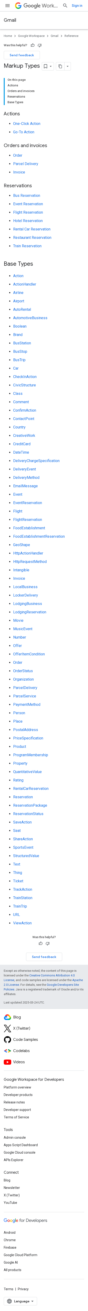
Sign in (77, 5)
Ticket (18, 881)
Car (16, 368)
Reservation (23, 797)
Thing (17, 872)
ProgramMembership (30, 755)
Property (20, 763)
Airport (18, 301)
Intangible (21, 570)
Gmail (10, 20)
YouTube (10, 1203)
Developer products (18, 1095)
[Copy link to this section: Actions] (24, 114)
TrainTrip (20, 906)
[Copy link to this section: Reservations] (36, 186)
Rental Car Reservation (31, 229)
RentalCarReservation (31, 788)
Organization (23, 679)
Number (19, 637)
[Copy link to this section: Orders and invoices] (52, 146)
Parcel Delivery (25, 164)
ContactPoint (23, 419)
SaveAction (22, 822)
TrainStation (22, 898)
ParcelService (24, 696)
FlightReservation (27, 519)
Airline (18, 292)
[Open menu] (7, 5)
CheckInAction (25, 377)
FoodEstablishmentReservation (39, 536)
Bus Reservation (26, 195)
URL (16, 914)
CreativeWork (24, 435)
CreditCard (22, 444)
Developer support (17, 1110)
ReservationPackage (30, 805)
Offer (17, 645)
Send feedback (22, 55)
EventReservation (27, 503)
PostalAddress (25, 730)
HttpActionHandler (28, 553)
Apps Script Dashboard (21, 1145)
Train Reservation (27, 246)
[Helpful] (32, 45)
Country (19, 427)
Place (18, 721)
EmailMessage (25, 486)
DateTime (21, 452)
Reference (71, 36)
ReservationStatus (28, 814)
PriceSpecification (28, 738)
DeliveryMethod (26, 477)
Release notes (14, 1102)
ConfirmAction (24, 410)
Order (17, 155)
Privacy (23, 1289)
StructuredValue (26, 856)
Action (18, 276)
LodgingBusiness (27, 603)
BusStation (22, 343)
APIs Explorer (13, 1160)
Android (9, 1232)
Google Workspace (31, 36)
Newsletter (12, 1188)
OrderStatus (23, 671)
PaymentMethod (26, 704)
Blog (7, 1180)
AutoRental (22, 309)
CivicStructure (24, 385)
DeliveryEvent (24, 469)
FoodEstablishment (29, 528)
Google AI (11, 1262)
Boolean (20, 326)
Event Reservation (28, 204)
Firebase (10, 1247)
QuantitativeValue (27, 772)
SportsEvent (23, 847)
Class (18, 393)
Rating (18, 780)
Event (17, 494)
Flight (17, 511)
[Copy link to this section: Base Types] (37, 264)
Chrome (10, 1240)
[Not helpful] (39, 45)
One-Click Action (26, 123)
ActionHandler (24, 284)
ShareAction (23, 839)
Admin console (15, 1137)
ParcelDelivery (25, 688)
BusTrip (19, 360)
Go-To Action (23, 132)
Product (19, 746)
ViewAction (22, 923)
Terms (8, 1289)
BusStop (20, 351)
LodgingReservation (29, 612)
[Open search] (65, 5)
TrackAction (22, 889)
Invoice (19, 172)
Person (19, 713)
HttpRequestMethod (30, 561)
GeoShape (21, 545)
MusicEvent (22, 629)
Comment (21, 402)
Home (8, 36)
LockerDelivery (25, 595)
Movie (18, 620)
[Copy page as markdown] (60, 66)
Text (16, 864)
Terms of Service (16, 1117)
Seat (17, 830)
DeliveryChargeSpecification (36, 461)
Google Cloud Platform (20, 1255)
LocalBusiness (25, 587)
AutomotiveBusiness (30, 318)
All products (12, 1270)
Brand (18, 334)
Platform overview (17, 1087)
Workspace (50, 6)
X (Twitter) (12, 1195)
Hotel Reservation (28, 221)
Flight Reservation (28, 212)
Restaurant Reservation (32, 237)
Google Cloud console (19, 1152)
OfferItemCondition (29, 654)
